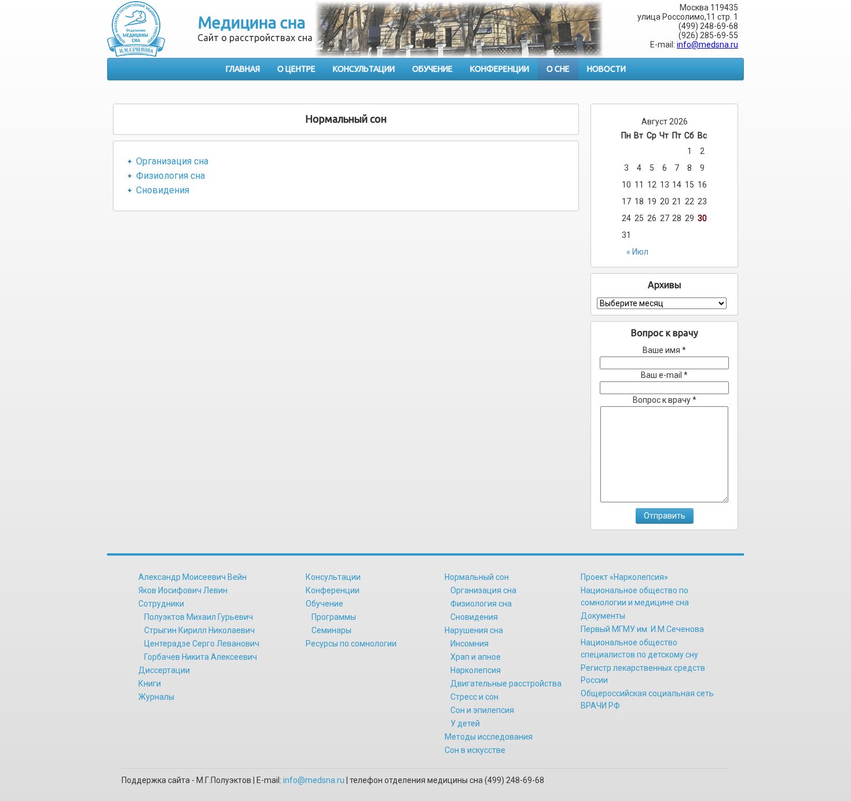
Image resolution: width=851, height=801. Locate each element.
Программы (333, 617)
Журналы (156, 696)
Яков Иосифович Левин (183, 590)
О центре (296, 69)
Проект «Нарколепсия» (624, 577)
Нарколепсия (475, 670)
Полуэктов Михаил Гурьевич (198, 617)
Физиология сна (170, 175)
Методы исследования (489, 736)
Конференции (499, 69)
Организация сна (172, 161)
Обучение (432, 69)
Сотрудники (161, 603)
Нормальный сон (477, 577)
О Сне (558, 69)
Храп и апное (475, 657)
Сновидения (162, 190)
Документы (603, 615)
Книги (149, 683)
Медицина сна (252, 22)
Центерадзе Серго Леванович (201, 643)
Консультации (364, 69)
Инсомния (469, 643)
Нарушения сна (474, 630)
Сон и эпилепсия (482, 710)
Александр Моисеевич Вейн (192, 577)
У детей (465, 723)
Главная (243, 69)
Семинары (331, 630)
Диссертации (164, 670)
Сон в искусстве (475, 750)
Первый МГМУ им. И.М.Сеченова (642, 629)
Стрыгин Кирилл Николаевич (199, 630)
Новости (606, 69)
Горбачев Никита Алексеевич (200, 657)
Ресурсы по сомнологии (351, 643)
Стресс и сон (474, 696)
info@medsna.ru (707, 44)
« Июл (637, 251)
